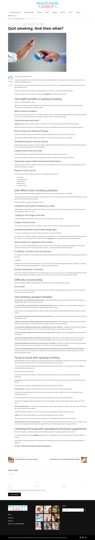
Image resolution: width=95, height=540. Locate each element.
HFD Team (10, 81)
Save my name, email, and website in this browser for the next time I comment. (27, 490)
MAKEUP (47, 12)
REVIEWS (78, 12)
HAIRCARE (54, 12)
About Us (10, 520)
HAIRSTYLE (63, 12)
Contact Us (11, 517)
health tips (47, 94)
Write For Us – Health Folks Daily (16, 523)
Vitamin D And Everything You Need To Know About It (36, 446)
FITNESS (71, 12)
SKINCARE (39, 12)
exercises (50, 238)
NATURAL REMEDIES (29, 12)
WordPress (64, 537)
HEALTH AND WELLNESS (15, 12)
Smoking (17, 124)
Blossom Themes (51, 537)
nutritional (36, 435)
